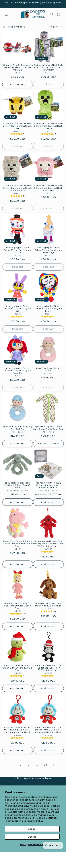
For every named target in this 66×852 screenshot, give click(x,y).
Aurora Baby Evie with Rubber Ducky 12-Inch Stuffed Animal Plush (18, 543)
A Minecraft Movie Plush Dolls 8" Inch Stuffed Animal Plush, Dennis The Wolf (17, 188)
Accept (32, 828)
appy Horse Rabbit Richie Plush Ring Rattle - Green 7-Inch (18, 485)
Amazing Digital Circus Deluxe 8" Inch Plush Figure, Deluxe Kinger (48, 250)
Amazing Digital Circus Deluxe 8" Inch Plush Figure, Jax (17, 308)
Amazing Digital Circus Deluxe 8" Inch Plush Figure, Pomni (48, 308)
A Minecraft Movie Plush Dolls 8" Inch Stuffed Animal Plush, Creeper (48, 126)
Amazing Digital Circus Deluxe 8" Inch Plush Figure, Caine (17, 250)
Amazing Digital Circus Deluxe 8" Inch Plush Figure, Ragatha (17, 370)
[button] (6, 14)
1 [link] (12, 765)
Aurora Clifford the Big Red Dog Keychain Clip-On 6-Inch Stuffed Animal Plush (48, 543)
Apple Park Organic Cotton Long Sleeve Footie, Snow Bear (48, 427)
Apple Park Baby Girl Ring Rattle (48, 369)
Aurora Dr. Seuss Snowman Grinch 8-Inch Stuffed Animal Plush (17, 667)
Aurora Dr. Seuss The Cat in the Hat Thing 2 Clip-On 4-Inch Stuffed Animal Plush (48, 730)
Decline (32, 836)
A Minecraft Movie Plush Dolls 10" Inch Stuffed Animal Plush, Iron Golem (48, 67)
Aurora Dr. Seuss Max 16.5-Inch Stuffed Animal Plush (48, 604)
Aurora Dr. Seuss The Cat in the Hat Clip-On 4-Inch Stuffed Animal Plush (48, 667)
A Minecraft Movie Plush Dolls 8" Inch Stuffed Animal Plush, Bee (17, 126)
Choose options (48, 443)
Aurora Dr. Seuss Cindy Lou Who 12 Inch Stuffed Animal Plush (18, 605)
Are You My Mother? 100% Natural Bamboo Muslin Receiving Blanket (48, 485)
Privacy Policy (35, 820)
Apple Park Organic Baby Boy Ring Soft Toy (17, 427)
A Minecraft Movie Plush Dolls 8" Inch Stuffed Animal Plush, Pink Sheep (48, 188)
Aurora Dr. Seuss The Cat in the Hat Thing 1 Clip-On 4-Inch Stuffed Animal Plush (17, 730)
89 (45, 764)
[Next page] (53, 765)
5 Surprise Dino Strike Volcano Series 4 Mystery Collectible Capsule (17, 67)
